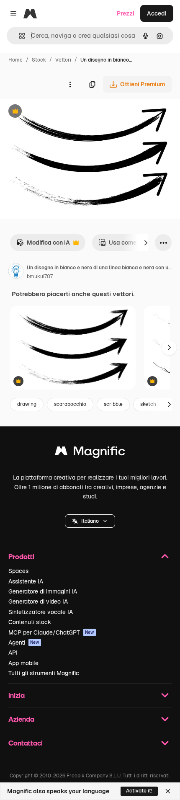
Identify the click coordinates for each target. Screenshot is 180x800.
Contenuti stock (29, 622)
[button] (90, 521)
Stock (39, 60)
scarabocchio (70, 404)
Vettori (63, 60)
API (13, 652)
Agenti (23, 642)
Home (15, 60)
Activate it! (139, 790)
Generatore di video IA (38, 601)
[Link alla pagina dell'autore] (15, 272)
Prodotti (21, 556)
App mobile (23, 663)
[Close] (168, 791)
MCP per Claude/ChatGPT (51, 632)
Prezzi (125, 13)
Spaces (18, 571)
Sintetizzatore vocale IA (40, 612)
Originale (55, 112)
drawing (26, 404)
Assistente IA (25, 581)
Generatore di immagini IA (42, 591)
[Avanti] (145, 242)
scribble (113, 404)
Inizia (16, 695)
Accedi (157, 13)
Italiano (90, 521)
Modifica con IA (43, 245)
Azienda (21, 719)
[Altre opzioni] (70, 84)
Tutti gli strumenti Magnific (43, 673)
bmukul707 (40, 276)
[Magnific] (90, 452)
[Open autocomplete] (18, 36)
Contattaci (25, 742)
